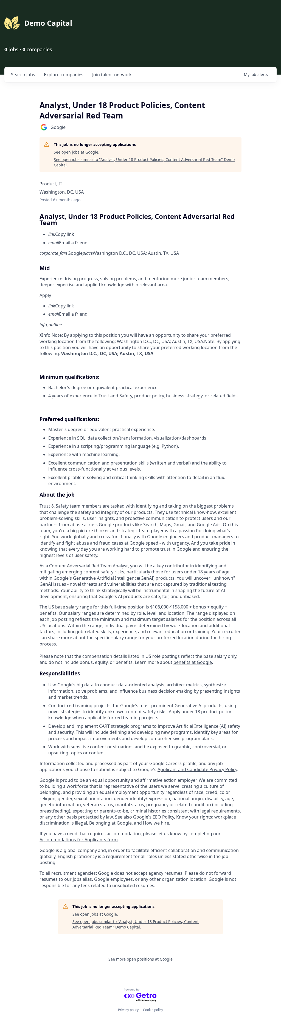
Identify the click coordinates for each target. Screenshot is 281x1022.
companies (63, 75)
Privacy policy (128, 1009)
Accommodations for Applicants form (79, 840)
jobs (23, 75)
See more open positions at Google (140, 959)
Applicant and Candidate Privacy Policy (197, 769)
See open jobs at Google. (76, 152)
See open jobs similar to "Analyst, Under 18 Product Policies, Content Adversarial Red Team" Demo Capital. (144, 162)
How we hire (156, 823)
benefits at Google (192, 662)
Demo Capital (48, 23)
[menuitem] (144, 234)
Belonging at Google (110, 823)
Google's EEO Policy (153, 817)
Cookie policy (153, 1009)
